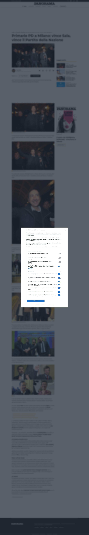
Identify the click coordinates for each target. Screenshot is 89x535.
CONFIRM (36, 300)
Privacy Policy (51, 305)
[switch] (59, 253)
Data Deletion (37, 305)
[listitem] (44, 251)
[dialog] (44, 267)
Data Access (44, 305)
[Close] (65, 230)
